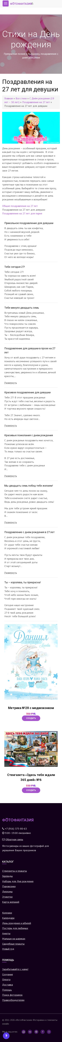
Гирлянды (7, 876)
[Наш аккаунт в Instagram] (49, 1032)
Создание (7, 974)
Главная (8, 98)
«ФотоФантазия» (23, 1019)
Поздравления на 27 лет (36, 102)
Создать (31, 718)
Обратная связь (14, 839)
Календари (8, 918)
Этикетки (7, 896)
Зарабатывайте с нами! (15, 969)
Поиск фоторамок (12, 995)
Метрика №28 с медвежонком (31, 708)
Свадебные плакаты (13, 943)
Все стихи (21, 98)
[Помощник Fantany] (6, 1035)
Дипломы (7, 891)
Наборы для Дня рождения (17, 881)
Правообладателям (13, 1000)
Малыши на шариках (13, 938)
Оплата (6, 979)
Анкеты (6, 933)
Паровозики (9, 886)
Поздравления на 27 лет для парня (22, 213)
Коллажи (7, 912)
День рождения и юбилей (16, 923)
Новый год (8, 948)
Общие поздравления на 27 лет (20, 206)
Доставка (7, 984)
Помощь (7, 989)
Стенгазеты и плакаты (14, 871)
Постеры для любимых (15, 928)
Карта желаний (10, 902)
